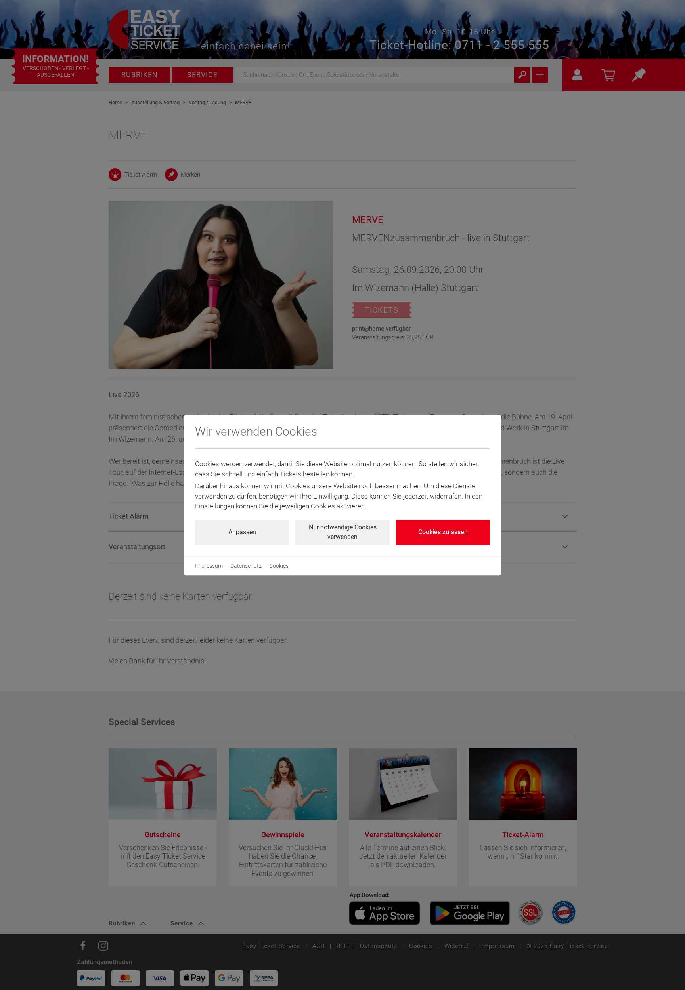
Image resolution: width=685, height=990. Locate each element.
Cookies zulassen (443, 532)
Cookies (279, 566)
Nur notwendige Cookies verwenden (343, 532)
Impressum (209, 566)
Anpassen (242, 532)
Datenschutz (246, 566)
